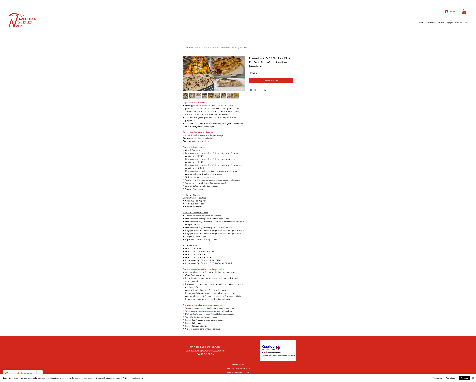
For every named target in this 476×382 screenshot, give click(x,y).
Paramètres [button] (437, 378)
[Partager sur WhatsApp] (260, 89)
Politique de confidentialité (133, 378)
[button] (464, 11)
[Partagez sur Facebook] (250, 89)
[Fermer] (473, 378)
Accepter (464, 378)
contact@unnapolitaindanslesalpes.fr (205, 350)
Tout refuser (450, 378)
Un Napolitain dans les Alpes (205, 346)
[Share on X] (264, 89)
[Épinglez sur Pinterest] (255, 89)
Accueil (186, 47)
